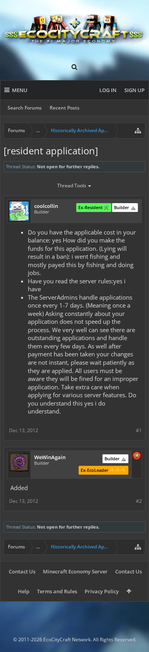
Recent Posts (64, 107)
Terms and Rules (57, 591)
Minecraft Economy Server (75, 571)
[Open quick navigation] (138, 130)
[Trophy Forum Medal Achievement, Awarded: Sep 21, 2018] (136, 456)
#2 (139, 501)
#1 (139, 430)
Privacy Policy (102, 591)
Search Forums (25, 107)
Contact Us (22, 571)
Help (23, 591)
